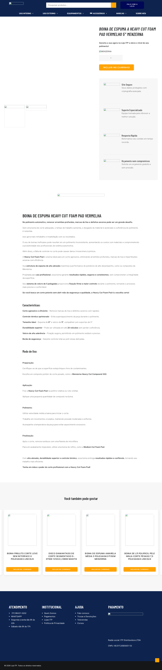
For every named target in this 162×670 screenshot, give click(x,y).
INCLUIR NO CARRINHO (116, 67)
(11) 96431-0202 (18, 613)
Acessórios (99, 13)
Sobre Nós (141, 13)
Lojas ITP (48, 620)
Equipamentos (74, 13)
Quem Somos (50, 613)
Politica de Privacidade (54, 623)
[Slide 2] (36, 107)
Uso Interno (25, 13)
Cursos (80, 623)
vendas (124, 4)
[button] (103, 58)
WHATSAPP (16, 616)
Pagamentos (49, 616)
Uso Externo (49, 13)
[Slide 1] (14, 115)
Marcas (120, 13)
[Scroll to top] (157, 660)
